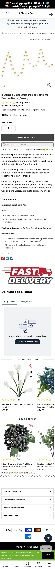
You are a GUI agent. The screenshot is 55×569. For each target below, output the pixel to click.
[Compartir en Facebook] (11, 258)
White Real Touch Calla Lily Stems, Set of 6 (17, 405)
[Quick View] (31, 372)
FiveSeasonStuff (31, 547)
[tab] (27, 492)
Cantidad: (6, 122)
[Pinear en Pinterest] (3, 258)
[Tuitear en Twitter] (7, 258)
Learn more (6, 558)
